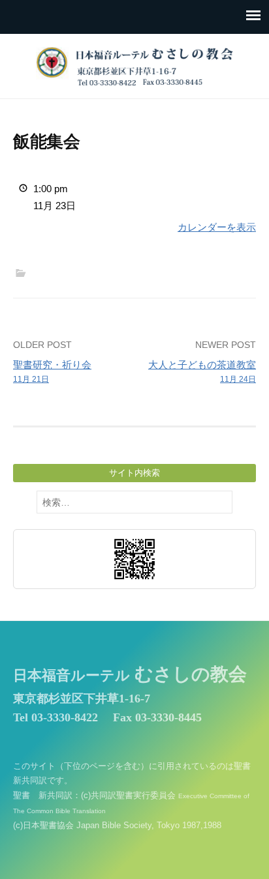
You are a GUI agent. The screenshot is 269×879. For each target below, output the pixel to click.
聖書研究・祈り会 (52, 371)
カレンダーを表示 (217, 227)
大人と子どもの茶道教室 (202, 371)
